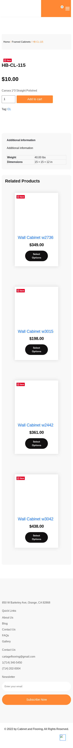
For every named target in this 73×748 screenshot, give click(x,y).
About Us (7, 617)
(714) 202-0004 (11, 668)
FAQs (5, 635)
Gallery (6, 641)
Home (6, 41)
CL (9, 109)
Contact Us (8, 629)
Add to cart (34, 99)
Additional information (21, 140)
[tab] (36, 140)
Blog (5, 623)
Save (22, 196)
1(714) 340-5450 (12, 662)
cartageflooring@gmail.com (18, 656)
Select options (36, 256)
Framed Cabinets (21, 41)
